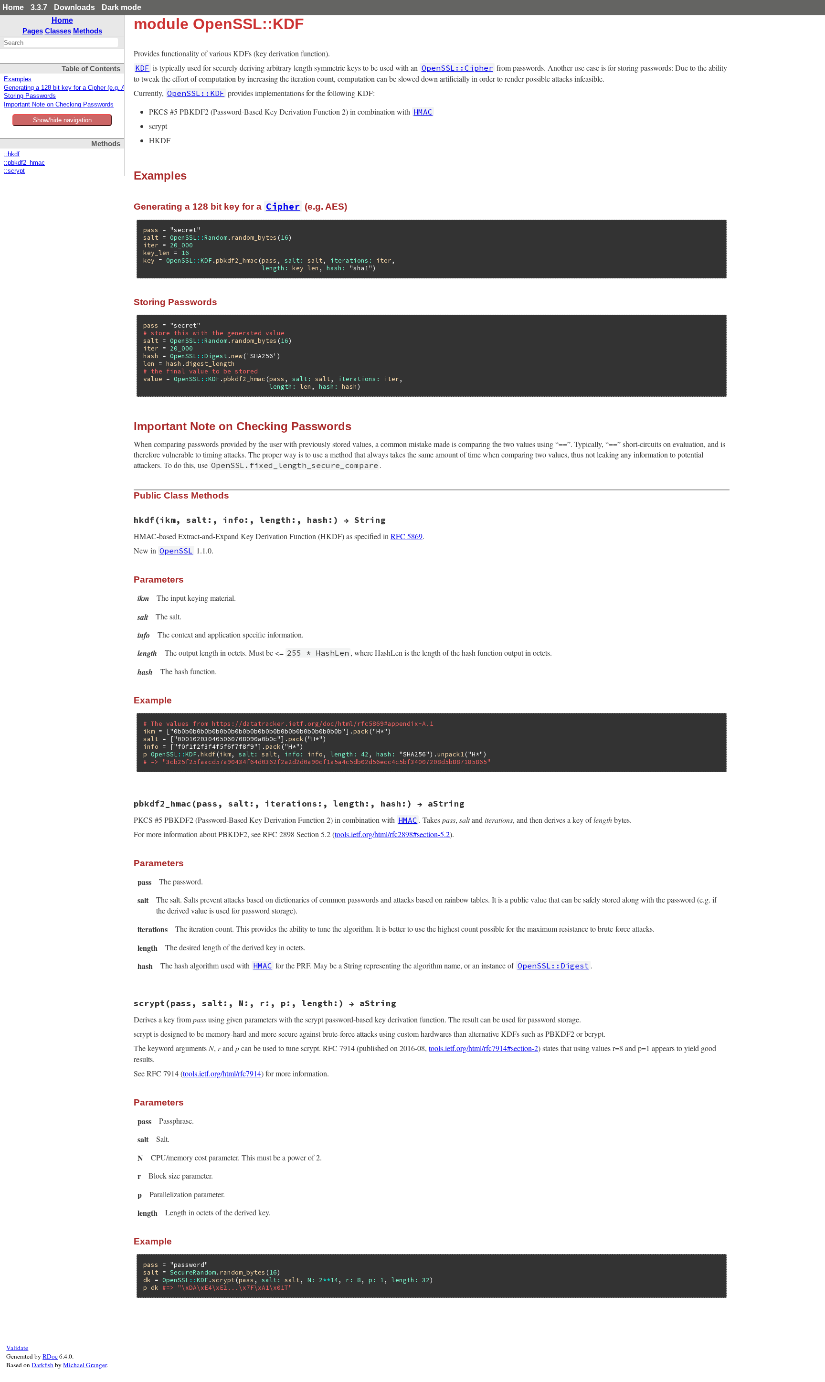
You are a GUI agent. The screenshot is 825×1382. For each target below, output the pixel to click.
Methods (87, 31)
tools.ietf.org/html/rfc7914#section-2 (483, 1048)
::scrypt (14, 171)
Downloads (74, 7)
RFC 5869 (407, 536)
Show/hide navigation (62, 120)
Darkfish (42, 1365)
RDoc (50, 1356)
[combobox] (61, 42)
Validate (17, 1347)
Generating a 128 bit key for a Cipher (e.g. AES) (70, 88)
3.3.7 (39, 7)
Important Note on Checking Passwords (59, 104)
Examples (18, 79)
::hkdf (12, 154)
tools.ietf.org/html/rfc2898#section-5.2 (392, 834)
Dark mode (121, 7)
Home (13, 7)
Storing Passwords (30, 96)
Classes (58, 31)
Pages (32, 31)
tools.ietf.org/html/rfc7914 (222, 1073)
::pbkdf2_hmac (24, 162)
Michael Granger (84, 1365)
